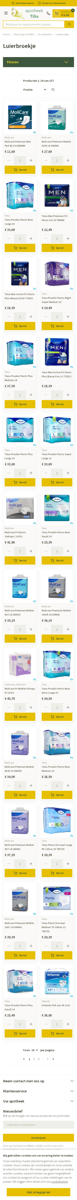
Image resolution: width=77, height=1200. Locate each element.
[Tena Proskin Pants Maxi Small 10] (57, 508)
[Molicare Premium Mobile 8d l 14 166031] (20, 820)
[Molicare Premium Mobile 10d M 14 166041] (57, 586)
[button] (38, 62)
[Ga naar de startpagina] (27, 13)
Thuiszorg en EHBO (23, 34)
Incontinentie (45, 34)
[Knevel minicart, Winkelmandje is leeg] (56, 13)
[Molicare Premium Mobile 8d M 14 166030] (20, 742)
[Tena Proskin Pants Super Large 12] (57, 430)
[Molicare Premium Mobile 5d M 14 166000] (57, 117)
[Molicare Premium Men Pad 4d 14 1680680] (20, 117)
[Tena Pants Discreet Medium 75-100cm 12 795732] (57, 899)
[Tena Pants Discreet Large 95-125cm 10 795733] (57, 820)
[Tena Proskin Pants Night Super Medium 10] (57, 273)
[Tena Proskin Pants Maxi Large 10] (20, 195)
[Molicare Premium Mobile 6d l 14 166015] (20, 586)
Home (6, 34)
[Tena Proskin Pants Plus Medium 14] (20, 352)
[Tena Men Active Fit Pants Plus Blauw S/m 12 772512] (57, 352)
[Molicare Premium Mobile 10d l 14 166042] (20, 899)
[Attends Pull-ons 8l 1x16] (57, 981)
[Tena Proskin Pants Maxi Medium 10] (57, 742)
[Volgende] (52, 1059)
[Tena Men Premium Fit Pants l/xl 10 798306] (57, 195)
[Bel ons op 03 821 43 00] (48, 13)
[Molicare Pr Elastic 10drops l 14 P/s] (20, 508)
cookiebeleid (59, 1181)
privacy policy (53, 1149)
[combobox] (34, 24)
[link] (24, 1059)
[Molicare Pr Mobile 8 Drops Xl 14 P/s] (20, 664)
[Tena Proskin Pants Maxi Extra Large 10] (57, 664)
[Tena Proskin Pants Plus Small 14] (20, 981)
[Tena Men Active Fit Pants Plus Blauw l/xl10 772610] (20, 273)
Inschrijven (38, 1138)
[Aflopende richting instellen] (53, 89)
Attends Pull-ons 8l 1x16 (56, 1005)
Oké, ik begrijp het (38, 1192)
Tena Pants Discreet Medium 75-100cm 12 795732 (54, 927)
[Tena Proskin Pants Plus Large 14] (20, 430)
